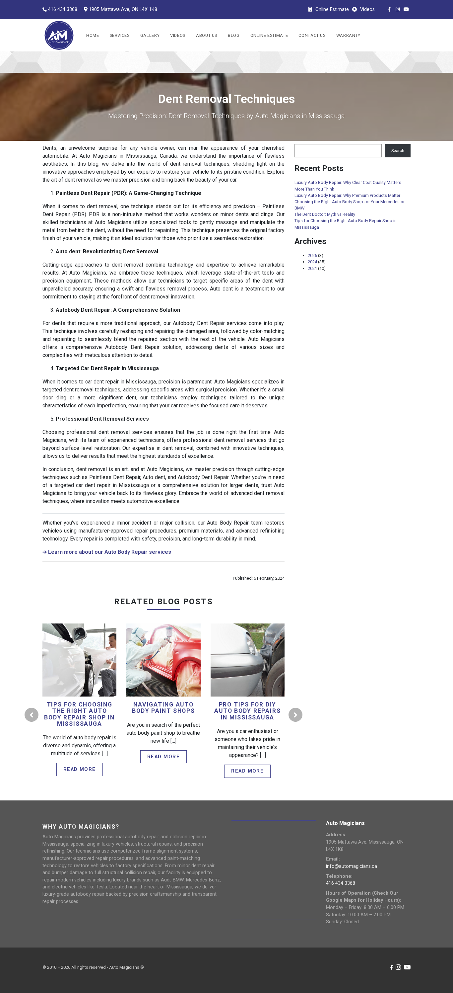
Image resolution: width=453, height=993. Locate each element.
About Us (206, 35)
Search (397, 150)
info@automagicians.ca (351, 866)
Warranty (348, 35)
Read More (80, 669)
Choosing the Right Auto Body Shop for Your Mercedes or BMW (349, 204)
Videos (177, 35)
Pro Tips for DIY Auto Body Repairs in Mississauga (247, 711)
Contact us (311, 35)
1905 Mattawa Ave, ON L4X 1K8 (123, 9)
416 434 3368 (62, 9)
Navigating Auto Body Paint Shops (163, 708)
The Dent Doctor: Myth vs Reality (324, 214)
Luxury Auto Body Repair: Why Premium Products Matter (347, 195)
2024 (312, 261)
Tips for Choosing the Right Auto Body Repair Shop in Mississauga (79, 714)
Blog (234, 35)
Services (120, 35)
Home (92, 35)
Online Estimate (269, 35)
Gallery (150, 35)
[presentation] (31, 715)
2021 (312, 268)
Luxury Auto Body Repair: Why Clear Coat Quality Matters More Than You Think (347, 185)
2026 (312, 255)
